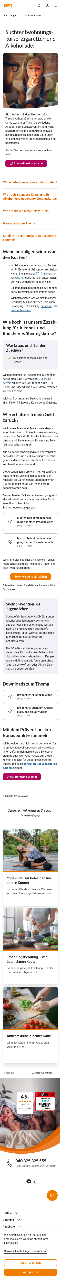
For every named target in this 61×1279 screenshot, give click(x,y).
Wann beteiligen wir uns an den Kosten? (30, 182)
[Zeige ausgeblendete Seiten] (21, 1073)
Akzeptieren (30, 1272)
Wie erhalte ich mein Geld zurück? (26, 211)
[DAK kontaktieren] (52, 1195)
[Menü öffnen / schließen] (55, 5)
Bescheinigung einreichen (30, 576)
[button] (8, 5)
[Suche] (39, 5)
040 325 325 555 (30, 1161)
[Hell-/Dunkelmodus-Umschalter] (31, 1181)
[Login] (47, 5)
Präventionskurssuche (28, 163)
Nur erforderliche (30, 1262)
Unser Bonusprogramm (22, 776)
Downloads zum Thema (19, 223)
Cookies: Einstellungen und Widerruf (25, 1251)
